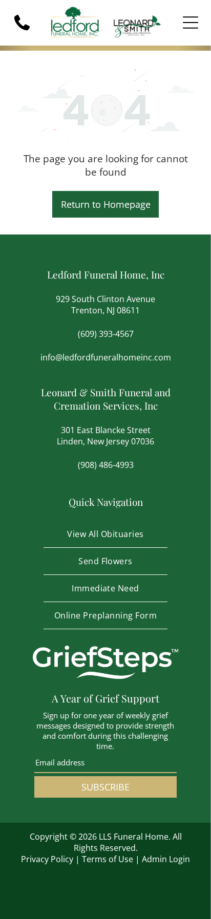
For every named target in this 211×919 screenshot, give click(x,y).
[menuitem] (105, 534)
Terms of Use (107, 859)
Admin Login (166, 859)
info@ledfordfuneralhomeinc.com (105, 357)
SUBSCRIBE (105, 787)
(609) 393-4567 (106, 333)
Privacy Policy (47, 859)
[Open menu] (190, 22)
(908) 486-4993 (106, 465)
